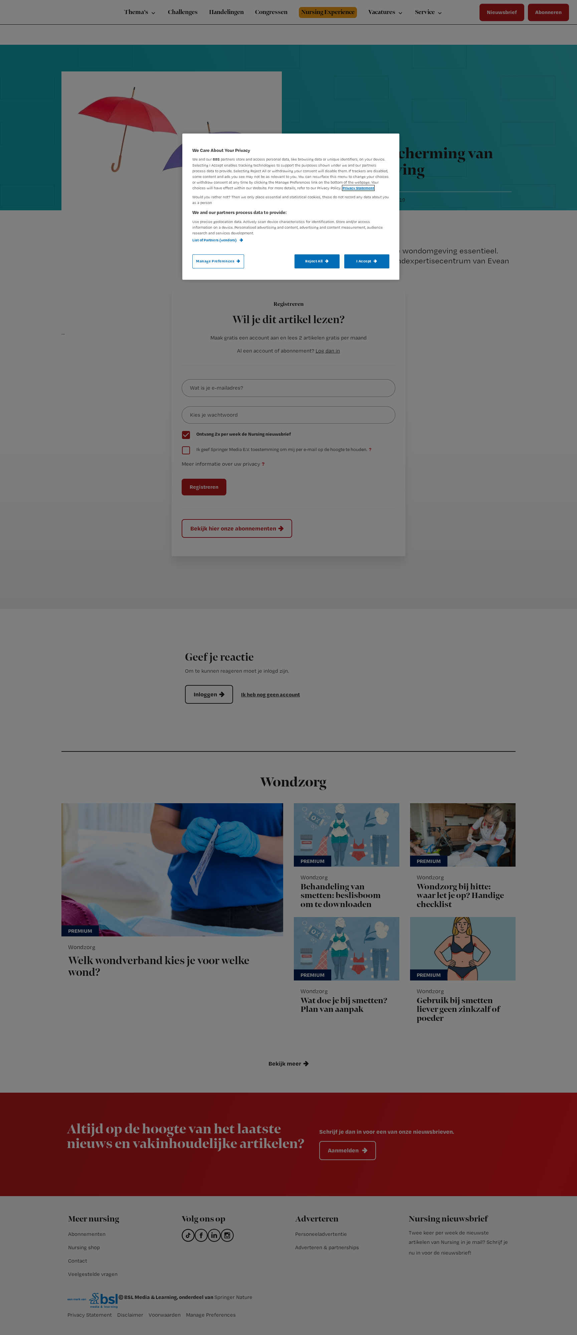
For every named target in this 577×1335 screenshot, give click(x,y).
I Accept (363, 261)
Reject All (314, 261)
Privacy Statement (358, 188)
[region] (290, 207)
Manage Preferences (215, 261)
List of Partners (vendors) (214, 240)
